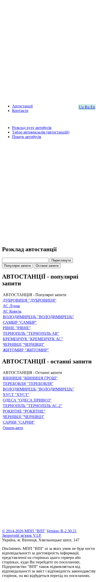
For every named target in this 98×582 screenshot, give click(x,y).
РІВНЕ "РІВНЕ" (17, 328)
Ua (82, 107)
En (92, 107)
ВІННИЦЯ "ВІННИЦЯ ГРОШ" (30, 378)
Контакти (20, 110)
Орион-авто (13, 428)
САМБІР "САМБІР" (20, 322)
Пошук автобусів (26, 137)
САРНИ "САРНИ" (19, 422)
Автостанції (22, 106)
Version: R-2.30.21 (61, 531)
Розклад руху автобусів (32, 127)
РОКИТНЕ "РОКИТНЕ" (24, 411)
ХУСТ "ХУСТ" (16, 395)
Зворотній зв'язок (17, 535)
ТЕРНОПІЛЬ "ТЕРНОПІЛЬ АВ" (31, 333)
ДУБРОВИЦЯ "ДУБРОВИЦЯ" (30, 300)
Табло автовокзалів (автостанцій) (40, 132)
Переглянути (61, 260)
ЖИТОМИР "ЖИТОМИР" (26, 350)
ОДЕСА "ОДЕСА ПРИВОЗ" (27, 400)
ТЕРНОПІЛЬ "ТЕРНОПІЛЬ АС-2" (32, 406)
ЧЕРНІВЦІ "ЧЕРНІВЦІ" (23, 344)
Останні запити (47, 266)
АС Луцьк (11, 306)
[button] (49, 260)
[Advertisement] (49, 51)
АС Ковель (12, 311)
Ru (87, 107)
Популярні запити (17, 266)
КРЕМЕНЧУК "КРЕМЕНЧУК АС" (33, 339)
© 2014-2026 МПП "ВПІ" (23, 531)
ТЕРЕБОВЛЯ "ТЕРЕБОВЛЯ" (28, 383)
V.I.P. (37, 535)
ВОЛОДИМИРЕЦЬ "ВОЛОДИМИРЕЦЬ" (38, 317)
